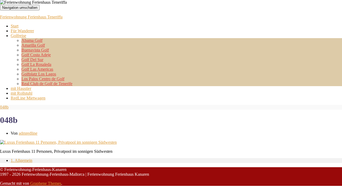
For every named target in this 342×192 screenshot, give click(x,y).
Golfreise (18, 35)
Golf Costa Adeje (36, 55)
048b (4, 107)
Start (14, 26)
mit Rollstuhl (21, 93)
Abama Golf (31, 40)
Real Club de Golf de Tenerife (46, 83)
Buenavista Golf (35, 50)
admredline (28, 133)
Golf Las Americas (37, 69)
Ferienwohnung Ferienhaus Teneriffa (31, 17)
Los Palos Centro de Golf (42, 79)
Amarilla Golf (33, 45)
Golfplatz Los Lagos (38, 74)
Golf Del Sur (32, 59)
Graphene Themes (45, 183)
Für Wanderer (22, 31)
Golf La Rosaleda (36, 64)
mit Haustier (21, 88)
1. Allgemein (21, 160)
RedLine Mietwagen (28, 98)
